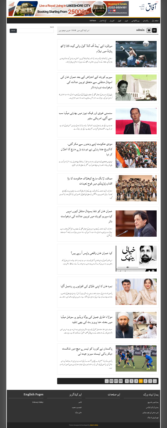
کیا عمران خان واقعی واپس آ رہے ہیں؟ (91, 253)
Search (52, 27)
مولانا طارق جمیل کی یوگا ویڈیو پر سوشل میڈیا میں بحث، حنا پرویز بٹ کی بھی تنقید (86, 319)
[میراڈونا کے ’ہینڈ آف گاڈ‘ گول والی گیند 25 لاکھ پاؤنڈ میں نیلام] (136, 54)
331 (116, 381)
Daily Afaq (94, 425)
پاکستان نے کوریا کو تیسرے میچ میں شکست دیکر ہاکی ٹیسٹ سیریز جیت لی (87, 351)
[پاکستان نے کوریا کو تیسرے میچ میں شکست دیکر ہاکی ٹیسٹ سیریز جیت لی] (136, 358)
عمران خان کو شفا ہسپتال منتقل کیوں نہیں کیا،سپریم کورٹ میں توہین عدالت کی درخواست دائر (86, 216)
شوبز (126, 20)
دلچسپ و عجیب (77, 407)
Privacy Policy (37, 402)
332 (111, 381)
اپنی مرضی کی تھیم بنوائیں (150, 412)
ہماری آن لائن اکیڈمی (152, 407)
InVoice (93, 20)
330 (120, 381)
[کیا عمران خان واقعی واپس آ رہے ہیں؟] (136, 258)
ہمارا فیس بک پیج (153, 402)
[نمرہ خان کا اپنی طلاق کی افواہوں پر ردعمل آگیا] (136, 292)
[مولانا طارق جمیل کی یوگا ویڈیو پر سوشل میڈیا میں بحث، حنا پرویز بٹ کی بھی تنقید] (136, 325)
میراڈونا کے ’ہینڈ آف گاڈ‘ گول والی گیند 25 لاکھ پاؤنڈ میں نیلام (86, 48)
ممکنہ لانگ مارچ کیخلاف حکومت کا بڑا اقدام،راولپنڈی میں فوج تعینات (89, 181)
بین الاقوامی (136, 20)
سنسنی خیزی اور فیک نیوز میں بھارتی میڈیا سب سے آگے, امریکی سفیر (85, 115)
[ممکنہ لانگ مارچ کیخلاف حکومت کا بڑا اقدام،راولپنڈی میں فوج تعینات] (136, 188)
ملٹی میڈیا (78, 412)
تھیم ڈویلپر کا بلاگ (152, 417)
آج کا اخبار (103, 20)
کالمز (80, 402)
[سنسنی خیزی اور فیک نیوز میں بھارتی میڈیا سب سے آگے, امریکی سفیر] (136, 121)
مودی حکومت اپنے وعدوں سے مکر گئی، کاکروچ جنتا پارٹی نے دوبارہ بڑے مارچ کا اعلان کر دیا (86, 149)
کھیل (119, 20)
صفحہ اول (155, 20)
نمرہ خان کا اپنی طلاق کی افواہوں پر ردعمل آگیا (86, 286)
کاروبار (112, 20)
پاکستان (145, 20)
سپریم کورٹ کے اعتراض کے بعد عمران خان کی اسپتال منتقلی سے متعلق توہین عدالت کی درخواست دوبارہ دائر (86, 82)
